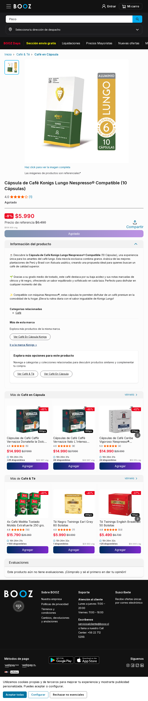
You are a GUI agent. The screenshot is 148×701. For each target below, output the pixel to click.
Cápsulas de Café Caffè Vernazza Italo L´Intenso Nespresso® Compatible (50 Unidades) (72, 439)
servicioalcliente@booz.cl (93, 623)
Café (18, 312)
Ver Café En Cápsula (56, 373)
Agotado (74, 233)
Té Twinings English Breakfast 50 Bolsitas (119, 523)
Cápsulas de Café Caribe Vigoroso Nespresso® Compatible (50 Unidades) (117, 439)
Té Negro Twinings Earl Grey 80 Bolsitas (73, 523)
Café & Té (23, 54)
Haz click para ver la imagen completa (47, 167)
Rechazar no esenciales (68, 694)
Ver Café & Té (25, 373)
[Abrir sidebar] (10, 6)
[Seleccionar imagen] (12, 67)
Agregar (27, 466)
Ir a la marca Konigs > (23, 344)
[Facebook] (132, 665)
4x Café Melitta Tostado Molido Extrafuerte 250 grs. (25, 523)
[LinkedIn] (142, 665)
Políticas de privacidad (54, 604)
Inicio (8, 54)
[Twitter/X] (137, 665)
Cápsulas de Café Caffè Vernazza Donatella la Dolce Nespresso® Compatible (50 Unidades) (26, 439)
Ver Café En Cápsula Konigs (30, 336)
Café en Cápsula (46, 54)
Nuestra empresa (51, 599)
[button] (74, 19)
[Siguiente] (137, 435)
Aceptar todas (15, 694)
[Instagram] (128, 665)
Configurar (38, 694)
